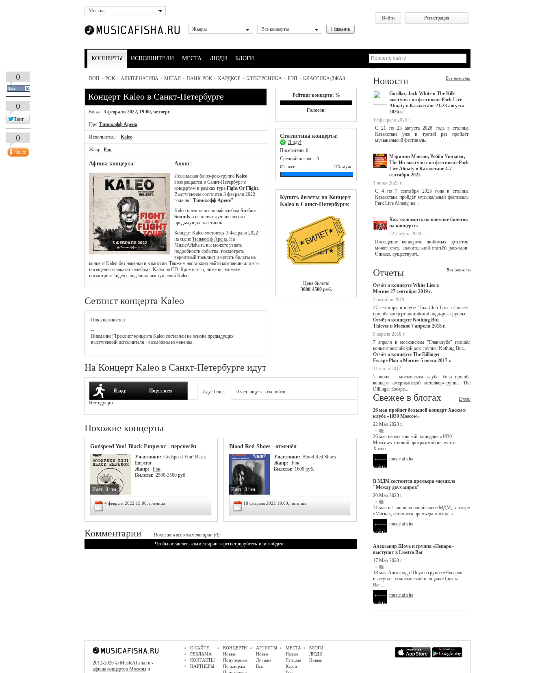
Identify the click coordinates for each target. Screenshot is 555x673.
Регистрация (436, 18)
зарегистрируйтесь (238, 544)
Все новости (458, 78)
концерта (143, 336)
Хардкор (229, 78)
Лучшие (263, 660)
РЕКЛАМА (201, 653)
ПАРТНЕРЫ (202, 666)
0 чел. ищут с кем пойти (260, 392)
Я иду (119, 390)
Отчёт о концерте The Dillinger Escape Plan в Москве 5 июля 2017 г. (412, 357)
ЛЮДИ (218, 58)
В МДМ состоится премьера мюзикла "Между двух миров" (414, 484)
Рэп (292, 78)
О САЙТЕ (199, 647)
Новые (229, 653)
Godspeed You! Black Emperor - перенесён (143, 446)
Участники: (148, 457)
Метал (172, 78)
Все (259, 666)
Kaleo (126, 137)
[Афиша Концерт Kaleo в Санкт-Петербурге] (129, 253)
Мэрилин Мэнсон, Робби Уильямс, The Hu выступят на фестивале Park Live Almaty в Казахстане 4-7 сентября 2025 (429, 166)
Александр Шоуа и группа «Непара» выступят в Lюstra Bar (413, 549)
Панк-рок (199, 78)
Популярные (235, 660)
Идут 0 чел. (214, 392)
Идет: (98, 489)
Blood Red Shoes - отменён (263, 446)
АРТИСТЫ (267, 647)
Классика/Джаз (324, 78)
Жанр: (143, 469)
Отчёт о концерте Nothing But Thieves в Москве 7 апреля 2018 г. (409, 323)
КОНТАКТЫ (202, 660)
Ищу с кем (160, 390)
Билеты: (144, 475)
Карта (291, 666)
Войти (388, 18)
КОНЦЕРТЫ (107, 58)
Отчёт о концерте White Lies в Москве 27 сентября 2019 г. (406, 288)
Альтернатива (139, 78)
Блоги (464, 399)
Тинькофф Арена (118, 124)
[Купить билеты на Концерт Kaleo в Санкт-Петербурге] (316, 244)
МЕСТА (192, 58)
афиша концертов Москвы (119, 669)
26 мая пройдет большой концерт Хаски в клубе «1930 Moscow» (419, 413)
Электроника (264, 78)
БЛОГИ (244, 58)
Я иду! (294, 142)
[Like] (17, 150)
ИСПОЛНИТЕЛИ (152, 58)
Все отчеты (458, 269)
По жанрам (234, 666)
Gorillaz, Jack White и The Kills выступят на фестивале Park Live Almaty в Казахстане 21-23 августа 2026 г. (426, 103)
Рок (110, 78)
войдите (276, 544)
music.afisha (401, 459)
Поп (94, 78)
